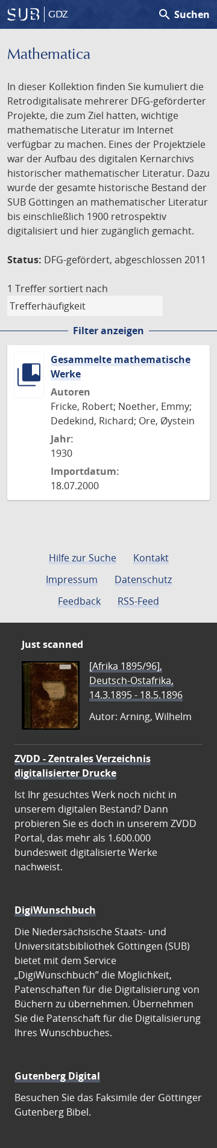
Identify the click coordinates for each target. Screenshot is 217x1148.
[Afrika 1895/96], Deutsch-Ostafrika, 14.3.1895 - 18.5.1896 (136, 680)
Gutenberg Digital (57, 1075)
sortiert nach (78, 288)
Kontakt (151, 557)
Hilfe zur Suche (82, 557)
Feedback (79, 601)
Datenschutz (143, 579)
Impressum (72, 579)
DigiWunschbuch (55, 910)
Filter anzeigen (108, 330)
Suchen (183, 14)
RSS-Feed (138, 601)
